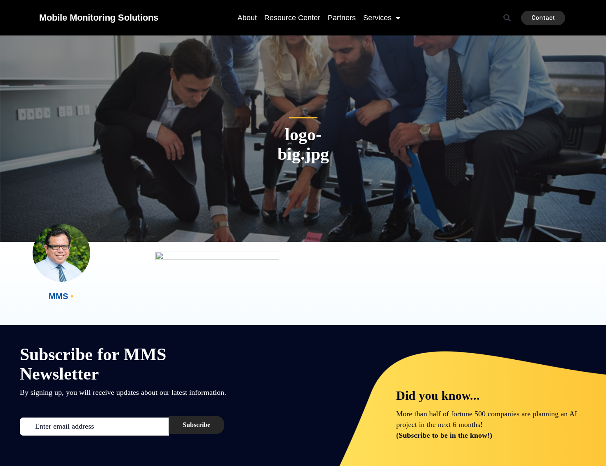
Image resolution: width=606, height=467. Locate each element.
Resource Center (292, 18)
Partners (342, 18)
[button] (507, 18)
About (247, 18)
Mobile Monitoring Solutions (98, 17)
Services (377, 18)
